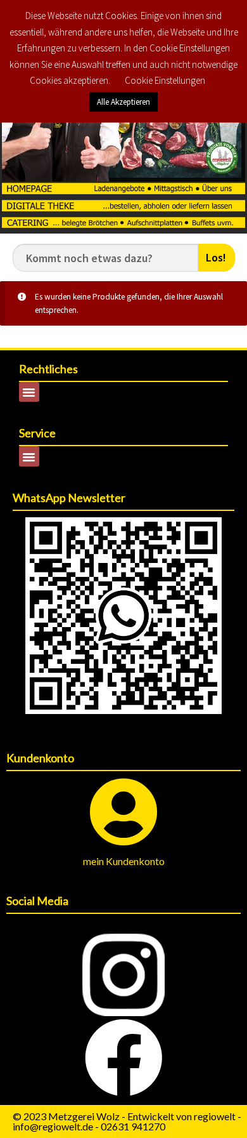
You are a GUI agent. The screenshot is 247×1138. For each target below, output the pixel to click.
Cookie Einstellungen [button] (165, 80)
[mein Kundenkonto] (123, 812)
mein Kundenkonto (124, 861)
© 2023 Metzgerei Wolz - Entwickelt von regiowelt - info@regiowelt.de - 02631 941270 (127, 1121)
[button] (29, 392)
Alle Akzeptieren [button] (123, 101)
